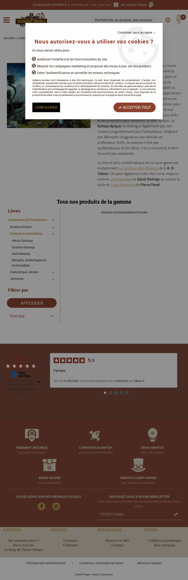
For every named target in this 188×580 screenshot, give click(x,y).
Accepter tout (136, 107)
